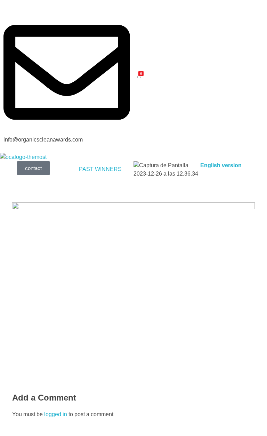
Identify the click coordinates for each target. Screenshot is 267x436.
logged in (56, 414)
